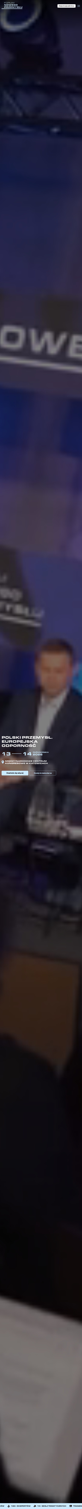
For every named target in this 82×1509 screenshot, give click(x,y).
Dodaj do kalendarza (43, 773)
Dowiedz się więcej (15, 773)
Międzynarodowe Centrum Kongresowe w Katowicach (26, 762)
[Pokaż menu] (78, 6)
